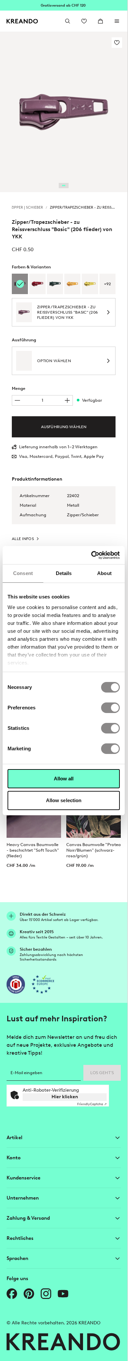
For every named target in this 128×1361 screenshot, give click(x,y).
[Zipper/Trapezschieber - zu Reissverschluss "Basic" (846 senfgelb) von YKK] (72, 284)
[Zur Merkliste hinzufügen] (117, 42)
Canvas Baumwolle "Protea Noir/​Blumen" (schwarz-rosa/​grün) (93, 850)
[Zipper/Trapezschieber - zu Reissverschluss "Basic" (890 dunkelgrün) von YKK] (55, 284)
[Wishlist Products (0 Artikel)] (84, 21)
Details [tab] (64, 573)
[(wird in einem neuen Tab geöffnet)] (16, 984)
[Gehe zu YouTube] (63, 1293)
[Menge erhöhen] (67, 400)
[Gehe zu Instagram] (46, 1293)
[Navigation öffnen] (117, 21)
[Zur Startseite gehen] (22, 21)
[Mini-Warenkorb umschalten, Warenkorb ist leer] (100, 21)
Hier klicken (65, 1097)
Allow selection (64, 800)
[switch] (110, 707)
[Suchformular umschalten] (67, 21)
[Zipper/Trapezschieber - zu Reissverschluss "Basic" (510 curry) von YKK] (90, 284)
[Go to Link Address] (63, 5)
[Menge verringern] (17, 400)
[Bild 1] (63, 185)
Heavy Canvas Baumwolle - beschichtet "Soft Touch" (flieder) (33, 850)
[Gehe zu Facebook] (12, 1293)
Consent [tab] (23, 573)
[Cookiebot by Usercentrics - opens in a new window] (91, 555)
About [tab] (104, 573)
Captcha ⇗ (92, 1104)
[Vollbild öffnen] (63, 112)
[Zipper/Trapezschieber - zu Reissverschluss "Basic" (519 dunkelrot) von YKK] (37, 284)
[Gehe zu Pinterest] (29, 1293)
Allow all (64, 778)
